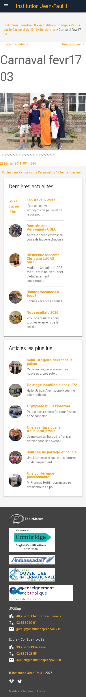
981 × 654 (29, 163)
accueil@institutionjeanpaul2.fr (39, 660)
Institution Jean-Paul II (28, 673)
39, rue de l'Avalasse (31, 647)
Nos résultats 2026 (42, 312)
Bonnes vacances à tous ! (43, 294)
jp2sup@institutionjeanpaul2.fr (38, 629)
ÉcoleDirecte (34, 519)
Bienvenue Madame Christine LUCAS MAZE (43, 258)
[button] (6, 6)
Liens (41, 691)
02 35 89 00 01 (26, 622)
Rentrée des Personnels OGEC (41, 227)
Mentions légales (21, 691)
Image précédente (15, 44)
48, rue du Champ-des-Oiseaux (38, 616)
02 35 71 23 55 (26, 653)
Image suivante (73, 44)
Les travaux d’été (41, 200)
